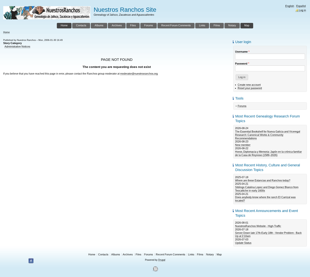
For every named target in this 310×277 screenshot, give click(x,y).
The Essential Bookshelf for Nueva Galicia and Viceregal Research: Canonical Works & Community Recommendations (267, 135)
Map (219, 254)
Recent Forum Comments (170, 254)
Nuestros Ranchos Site (125, 9)
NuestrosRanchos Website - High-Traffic (258, 226)
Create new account (249, 84)
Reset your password (250, 88)
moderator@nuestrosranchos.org (139, 73)
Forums (242, 106)
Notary (210, 254)
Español (301, 6)
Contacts (103, 254)
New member (242, 145)
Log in (302, 10)
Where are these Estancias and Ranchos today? (262, 180)
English (289, 6)
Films (200, 254)
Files (138, 254)
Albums (115, 254)
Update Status (243, 243)
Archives (128, 254)
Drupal (161, 259)
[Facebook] (31, 260)
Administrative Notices (17, 46)
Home (6, 32)
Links (191, 254)
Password (241, 63)
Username (241, 51)
